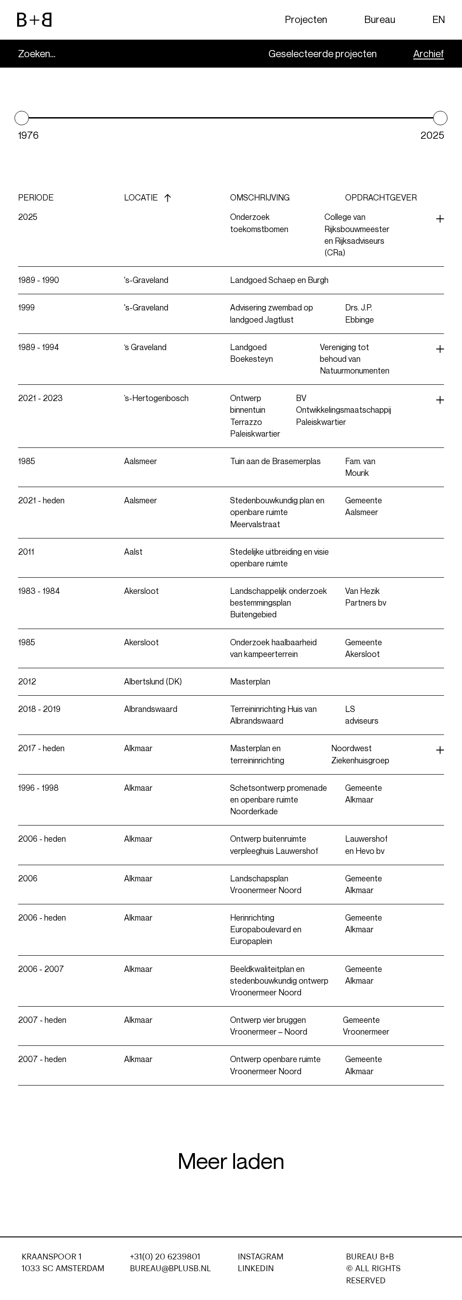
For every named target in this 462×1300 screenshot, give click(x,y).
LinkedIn (256, 1268)
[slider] (21, 118)
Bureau (380, 20)
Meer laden (231, 1161)
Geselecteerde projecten (322, 54)
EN (439, 20)
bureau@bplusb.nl (170, 1268)
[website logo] (34, 20)
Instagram (260, 1257)
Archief (428, 54)
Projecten (306, 20)
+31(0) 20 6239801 (165, 1257)
